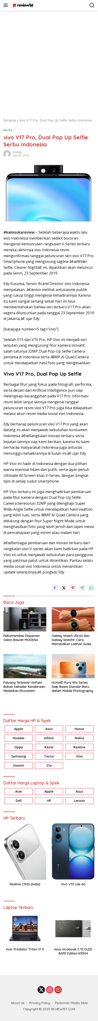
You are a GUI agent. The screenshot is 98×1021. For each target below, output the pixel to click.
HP (49, 800)
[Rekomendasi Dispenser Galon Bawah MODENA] (24, 619)
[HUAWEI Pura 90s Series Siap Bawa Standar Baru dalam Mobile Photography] (73, 666)
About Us (17, 1003)
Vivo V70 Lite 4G (73, 884)
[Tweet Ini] (63, 587)
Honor (79, 729)
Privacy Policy (39, 1003)
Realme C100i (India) (25, 884)
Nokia (79, 738)
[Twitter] (41, 990)
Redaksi (17, 152)
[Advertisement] (49, 62)
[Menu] (6, 5)
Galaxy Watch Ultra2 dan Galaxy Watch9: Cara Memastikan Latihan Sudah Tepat (72, 640)
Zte (49, 765)
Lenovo (79, 800)
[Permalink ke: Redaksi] (7, 153)
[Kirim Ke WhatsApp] (91, 587)
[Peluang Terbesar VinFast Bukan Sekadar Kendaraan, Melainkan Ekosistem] (24, 666)
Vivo (79, 756)
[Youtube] (58, 990)
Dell (19, 800)
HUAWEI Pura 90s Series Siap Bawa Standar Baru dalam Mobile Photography (73, 687)
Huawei (18, 738)
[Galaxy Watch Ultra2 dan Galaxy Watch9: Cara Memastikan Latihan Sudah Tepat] (73, 619)
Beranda (9, 120)
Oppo (18, 747)
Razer (49, 747)
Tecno (49, 756)
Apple (18, 729)
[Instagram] (49, 990)
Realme (79, 747)
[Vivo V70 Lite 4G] (73, 851)
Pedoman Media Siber (71, 1003)
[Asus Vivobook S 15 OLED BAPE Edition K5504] (73, 928)
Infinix (49, 738)
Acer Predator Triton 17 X (25, 949)
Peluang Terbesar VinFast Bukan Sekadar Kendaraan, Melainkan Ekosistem (24, 687)
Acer (18, 791)
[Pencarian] (92, 5)
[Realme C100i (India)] (24, 851)
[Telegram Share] (82, 587)
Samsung (18, 756)
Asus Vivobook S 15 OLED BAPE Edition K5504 (73, 951)
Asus (49, 729)
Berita (7, 130)
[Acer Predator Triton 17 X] (24, 928)
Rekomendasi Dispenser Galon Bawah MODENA (21, 638)
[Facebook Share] (54, 587)
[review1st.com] (22, 5)
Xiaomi (18, 765)
